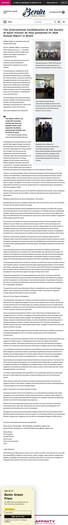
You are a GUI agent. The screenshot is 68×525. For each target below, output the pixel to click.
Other (5, 443)
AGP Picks (5, 2)
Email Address (9, 509)
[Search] (55, 22)
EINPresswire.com (13, 50)
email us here (7, 439)
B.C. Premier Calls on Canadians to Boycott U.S (23, 3)
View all (64, 2)
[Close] (32, 489)
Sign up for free (18, 517)
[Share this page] (63, 22)
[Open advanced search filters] (59, 22)
